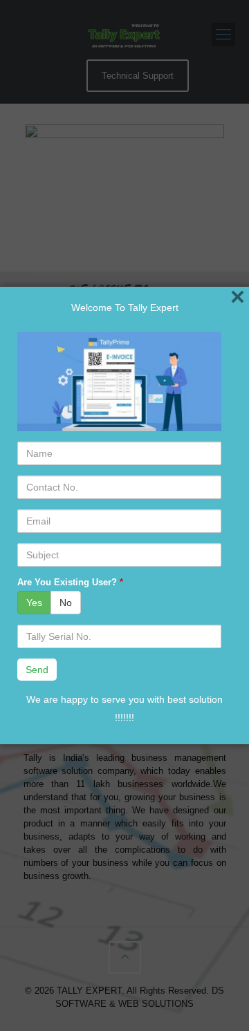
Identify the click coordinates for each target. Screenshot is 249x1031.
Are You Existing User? (70, 582)
